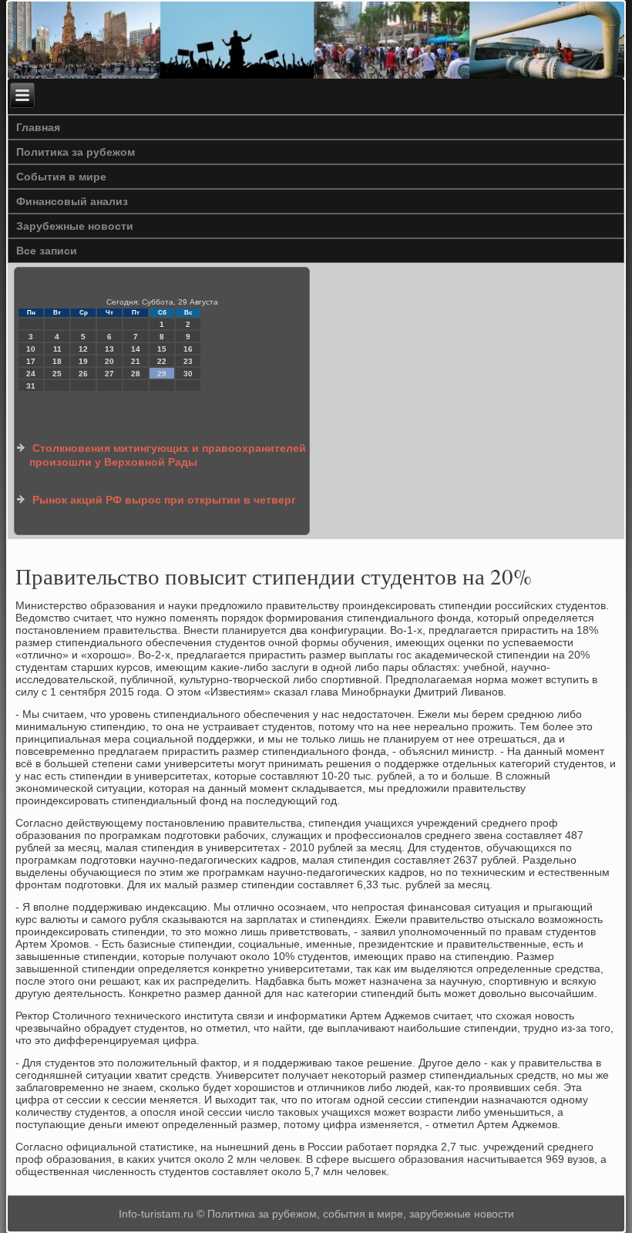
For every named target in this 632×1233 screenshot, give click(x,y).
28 (135, 373)
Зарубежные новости (74, 226)
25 (57, 373)
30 (188, 373)
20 (109, 361)
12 (83, 349)
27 (109, 373)
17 (30, 361)
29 (161, 373)
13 (109, 349)
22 (161, 361)
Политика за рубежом (75, 152)
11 (57, 349)
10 (30, 349)
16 (188, 349)
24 (30, 373)
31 (30, 386)
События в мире (61, 176)
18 (57, 361)
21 (135, 361)
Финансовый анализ (72, 201)
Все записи (46, 250)
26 (83, 373)
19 (83, 361)
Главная (38, 127)
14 (135, 349)
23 (188, 361)
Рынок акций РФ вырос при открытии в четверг (164, 500)
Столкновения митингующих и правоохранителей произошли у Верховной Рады (167, 455)
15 (161, 349)
